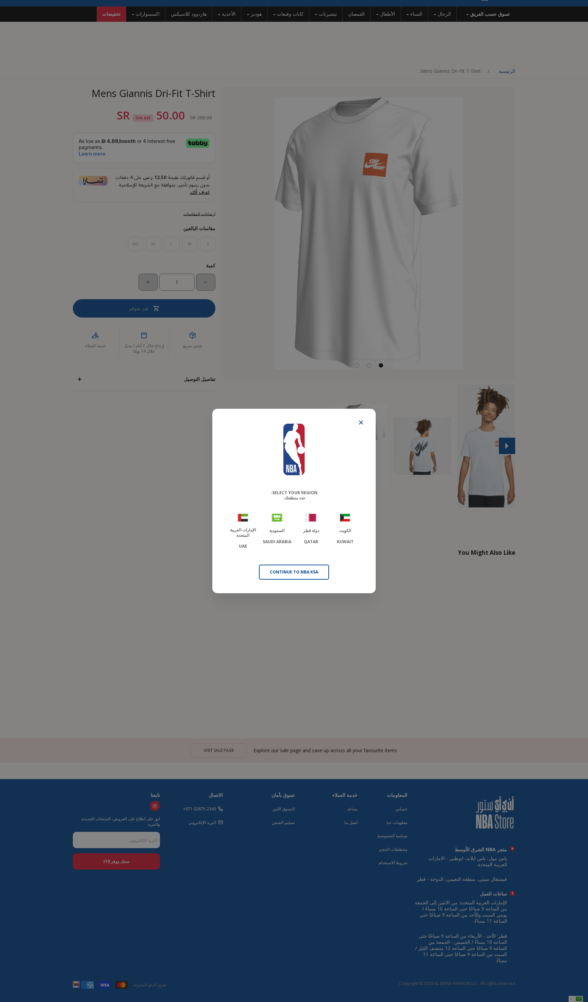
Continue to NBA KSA (294, 572)
